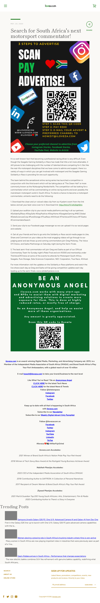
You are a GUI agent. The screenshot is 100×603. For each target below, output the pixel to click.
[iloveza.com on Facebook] (3, 596)
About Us (8, 574)
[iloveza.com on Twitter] (8, 596)
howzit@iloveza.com (33, 374)
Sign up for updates (63, 571)
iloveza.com (11, 361)
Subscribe (89, 585)
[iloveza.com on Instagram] (12, 596)
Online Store (9, 578)
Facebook (50, 424)
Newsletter (58, 412)
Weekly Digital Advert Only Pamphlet (58, 415)
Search (7, 571)
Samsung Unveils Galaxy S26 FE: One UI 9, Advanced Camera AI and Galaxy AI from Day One (58, 519)
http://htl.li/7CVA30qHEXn (70, 205)
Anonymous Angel (64, 380)
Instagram (50, 431)
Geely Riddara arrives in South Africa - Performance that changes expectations (52, 556)
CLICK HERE (39, 383)
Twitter (50, 428)
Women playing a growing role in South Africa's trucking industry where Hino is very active (57, 538)
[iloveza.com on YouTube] (16, 596)
